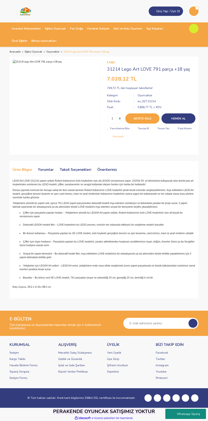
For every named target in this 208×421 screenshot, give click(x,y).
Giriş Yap (162, 11)
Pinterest (161, 378)
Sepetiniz (113, 372)
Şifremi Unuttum (117, 365)
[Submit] (192, 323)
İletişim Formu (18, 378)
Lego (111, 62)
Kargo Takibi (17, 359)
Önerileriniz (107, 169)
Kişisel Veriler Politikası (73, 372)
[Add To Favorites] (118, 128)
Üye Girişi (113, 359)
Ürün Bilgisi (22, 169)
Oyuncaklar (145, 95)
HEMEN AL (178, 119)
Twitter (160, 359)
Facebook (162, 353)
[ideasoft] (83, 418)
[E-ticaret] (103, 418)
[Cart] (193, 11)
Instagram (162, 365)
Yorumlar (46, 169)
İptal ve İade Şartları (71, 365)
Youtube (161, 372)
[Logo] (24, 11)
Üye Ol (175, 11)
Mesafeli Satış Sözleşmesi (75, 353)
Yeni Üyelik (114, 353)
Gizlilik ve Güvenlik (70, 359)
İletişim (14, 353)
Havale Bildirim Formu (24, 365)
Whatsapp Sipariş (188, 414)
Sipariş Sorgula (19, 372)
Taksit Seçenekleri (75, 169)
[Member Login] (153, 11)
